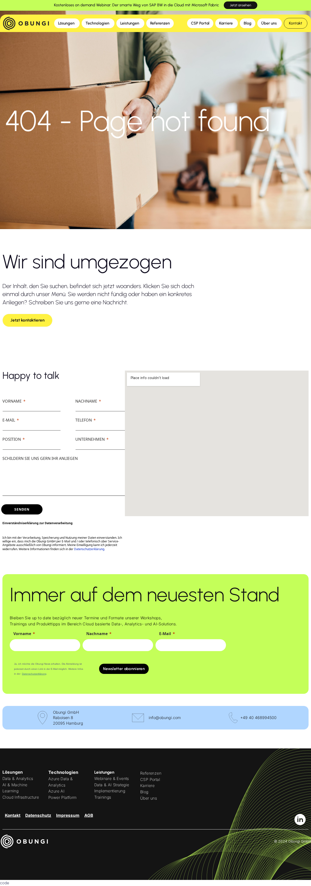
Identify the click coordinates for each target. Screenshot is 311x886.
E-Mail (8, 420)
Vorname (12, 401)
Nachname (86, 401)
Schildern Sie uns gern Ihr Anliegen (40, 458)
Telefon (83, 420)
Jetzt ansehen (240, 5)
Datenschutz (38, 815)
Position (11, 439)
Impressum (67, 815)
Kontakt (12, 815)
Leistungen (104, 772)
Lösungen (12, 772)
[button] (295, 23)
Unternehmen (90, 439)
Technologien (63, 772)
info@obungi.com (165, 717)
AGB (88, 815)
